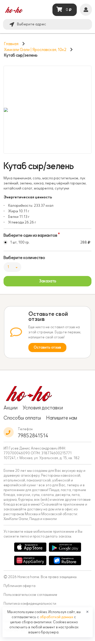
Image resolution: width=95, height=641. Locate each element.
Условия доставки (43, 407)
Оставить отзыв (47, 347)
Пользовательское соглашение (30, 595)
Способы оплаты (22, 417)
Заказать (47, 281)
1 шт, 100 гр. (20, 242)
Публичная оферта (19, 586)
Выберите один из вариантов (30, 235)
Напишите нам (61, 417)
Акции (10, 407)
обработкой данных (57, 617)
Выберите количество (24, 257)
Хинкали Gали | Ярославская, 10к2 (35, 49)
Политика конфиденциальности (30, 603)
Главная (11, 44)
